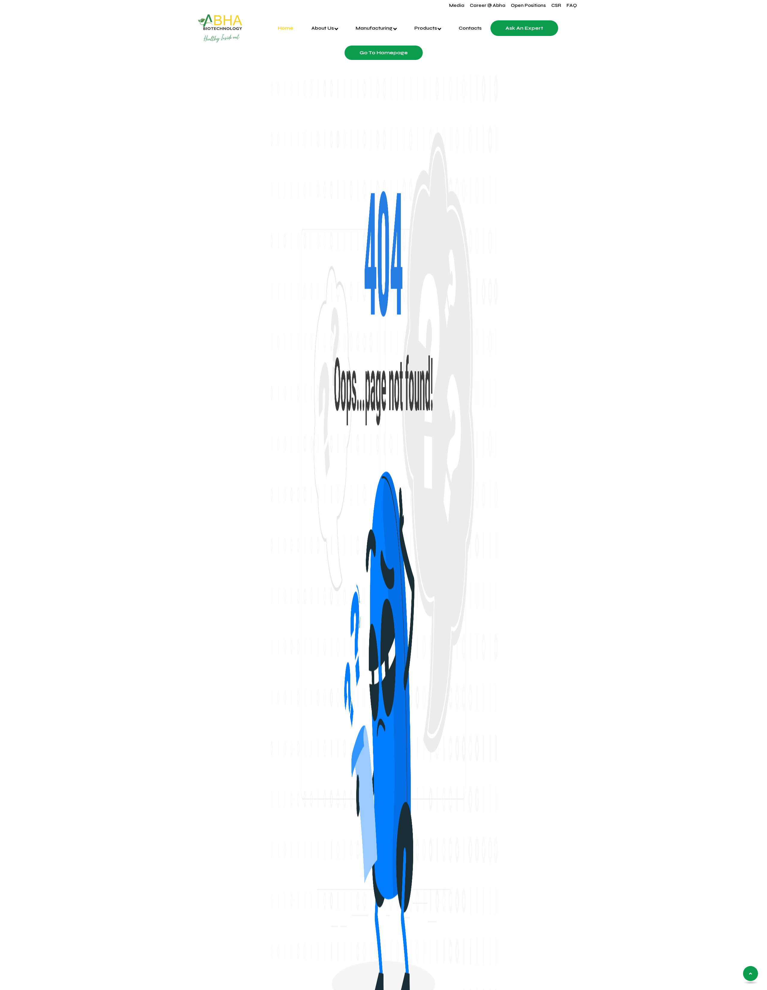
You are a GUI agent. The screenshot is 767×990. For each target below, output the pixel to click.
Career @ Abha (487, 5)
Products (426, 28)
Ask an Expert (524, 28)
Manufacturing (375, 28)
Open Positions (528, 5)
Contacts (470, 28)
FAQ (572, 5)
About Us (323, 28)
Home (285, 28)
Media (456, 5)
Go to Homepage (384, 52)
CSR (556, 5)
